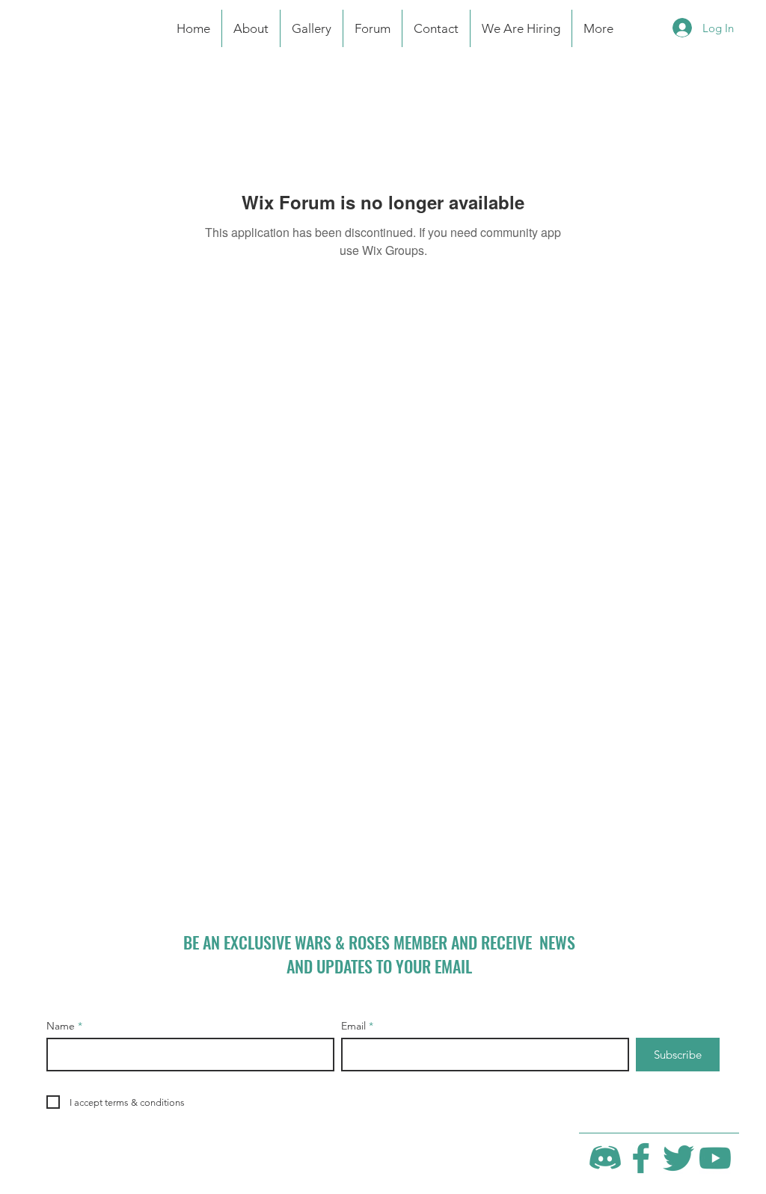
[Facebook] (642, 1158)
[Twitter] (678, 1158)
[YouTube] (715, 1158)
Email (353, 1026)
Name (60, 1026)
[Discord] (605, 1158)
